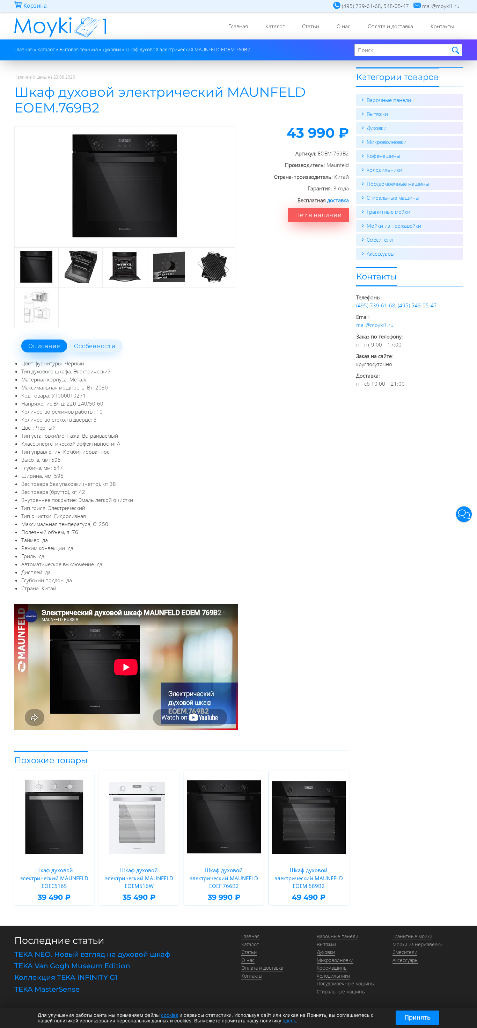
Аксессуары (381, 253)
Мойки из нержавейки (394, 225)
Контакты (442, 26)
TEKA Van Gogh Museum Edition (72, 966)
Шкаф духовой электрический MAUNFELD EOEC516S (54, 878)
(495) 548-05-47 (417, 305)
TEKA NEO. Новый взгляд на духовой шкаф (92, 954)
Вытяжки (377, 113)
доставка (338, 200)
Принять (417, 1017)
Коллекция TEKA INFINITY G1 (65, 977)
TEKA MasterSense (47, 989)
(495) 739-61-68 (375, 305)
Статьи (310, 26)
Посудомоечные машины (398, 183)
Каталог (275, 26)
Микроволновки (386, 141)
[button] (464, 514)
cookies (169, 1015)
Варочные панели (389, 99)
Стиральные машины (393, 197)
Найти (454, 50)
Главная (238, 26)
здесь (289, 1020)
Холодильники (384, 169)
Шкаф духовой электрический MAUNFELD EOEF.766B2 (224, 878)
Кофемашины (383, 155)
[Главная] (60, 37)
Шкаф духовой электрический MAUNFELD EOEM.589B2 (309, 878)
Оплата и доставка (390, 26)
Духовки (377, 127)
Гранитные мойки (388, 211)
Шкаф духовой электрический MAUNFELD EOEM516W (139, 878)
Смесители (380, 239)
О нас (343, 26)
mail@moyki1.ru (375, 324)
